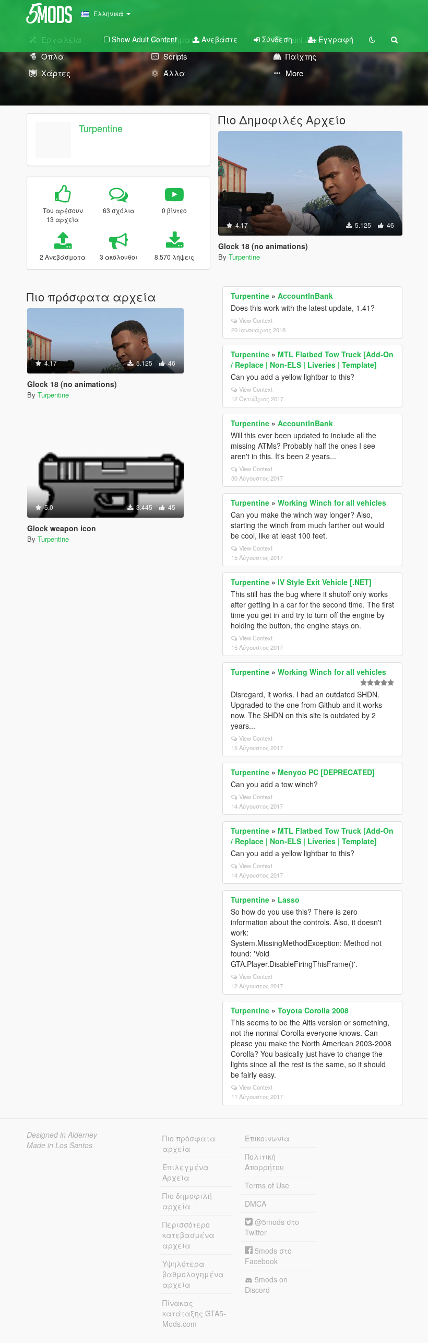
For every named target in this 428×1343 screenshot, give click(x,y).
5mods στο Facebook (268, 1255)
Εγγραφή (334, 39)
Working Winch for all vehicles (332, 502)
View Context (255, 320)
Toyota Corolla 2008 (313, 1010)
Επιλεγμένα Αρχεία (185, 1172)
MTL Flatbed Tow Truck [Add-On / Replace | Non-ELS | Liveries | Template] (312, 359)
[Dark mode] (372, 39)
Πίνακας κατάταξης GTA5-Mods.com (194, 1313)
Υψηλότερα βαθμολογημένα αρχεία (193, 1274)
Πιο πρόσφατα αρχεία (189, 1143)
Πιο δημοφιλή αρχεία (187, 1200)
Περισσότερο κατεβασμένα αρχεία (188, 1235)
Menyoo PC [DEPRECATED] (326, 772)
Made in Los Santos (59, 1145)
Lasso (289, 899)
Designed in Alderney (62, 1134)
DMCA (255, 1203)
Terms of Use (267, 1185)
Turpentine (101, 128)
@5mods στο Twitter (272, 1227)
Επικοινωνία (267, 1138)
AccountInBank (305, 295)
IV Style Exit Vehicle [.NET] (325, 582)
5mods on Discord (266, 1284)
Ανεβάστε (218, 39)
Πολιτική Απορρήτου (264, 1161)
